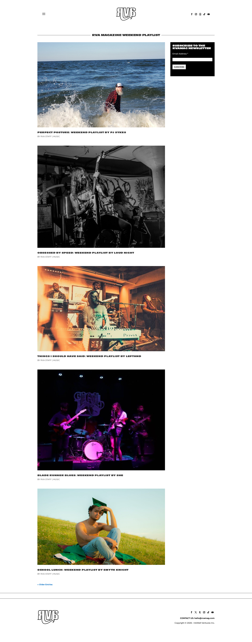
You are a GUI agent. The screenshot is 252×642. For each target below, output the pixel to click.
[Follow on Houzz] (200, 14)
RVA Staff (46, 136)
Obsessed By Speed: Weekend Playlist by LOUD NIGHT (85, 252)
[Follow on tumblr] (200, 612)
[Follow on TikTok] (204, 14)
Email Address (180, 53)
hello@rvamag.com (204, 618)
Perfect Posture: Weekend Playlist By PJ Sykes (81, 132)
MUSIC (56, 136)
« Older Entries (44, 584)
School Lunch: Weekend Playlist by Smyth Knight (82, 570)
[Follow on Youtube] (208, 14)
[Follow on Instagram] (196, 14)
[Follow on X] (196, 612)
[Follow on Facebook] (192, 14)
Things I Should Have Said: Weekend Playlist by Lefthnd (89, 356)
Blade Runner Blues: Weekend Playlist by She (80, 475)
